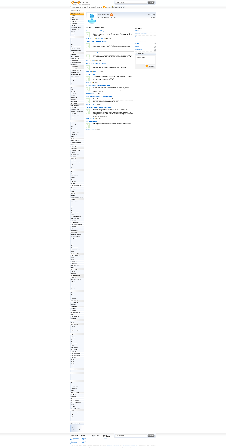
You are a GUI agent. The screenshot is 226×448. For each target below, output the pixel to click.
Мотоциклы (73, 42)
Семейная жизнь (75, 81)
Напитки (73, 25)
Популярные (138, 36)
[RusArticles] (80, 3)
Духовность (73, 85)
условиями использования (113, 445)
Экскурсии (73, 318)
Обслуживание (74, 60)
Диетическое (74, 23)
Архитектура (74, 171)
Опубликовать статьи (75, 440)
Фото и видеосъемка (75, 408)
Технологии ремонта (75, 265)
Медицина (73, 199)
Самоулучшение (74, 324)
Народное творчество (76, 185)
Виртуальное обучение (76, 234)
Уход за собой (74, 373)
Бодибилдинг (74, 339)
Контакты (72, 436)
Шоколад (73, 35)
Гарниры (73, 17)
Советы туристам (75, 316)
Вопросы (137, 43)
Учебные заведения (75, 249)
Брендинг (73, 195)
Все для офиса (74, 412)
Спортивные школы (75, 357)
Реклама (105, 438)
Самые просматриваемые (142, 33)
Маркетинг (73, 193)
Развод (72, 285)
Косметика (73, 374)
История (73, 177)
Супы (72, 33)
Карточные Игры (75, 400)
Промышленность (90, 49)
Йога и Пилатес (74, 347)
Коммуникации (74, 148)
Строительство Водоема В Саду (95, 30)
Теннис (72, 359)
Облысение (73, 220)
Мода (92, 129)
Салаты (73, 31)
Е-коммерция (74, 128)
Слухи (72, 322)
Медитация (73, 93)
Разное (72, 117)
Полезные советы (75, 29)
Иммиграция (74, 113)
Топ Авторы (91, 7)
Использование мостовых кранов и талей (98, 85)
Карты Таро (73, 91)
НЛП (72, 328)
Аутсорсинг (73, 54)
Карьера (88, 104)
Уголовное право (75, 119)
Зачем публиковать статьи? (79, 7)
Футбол (72, 363)
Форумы (73, 136)
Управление (74, 64)
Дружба (73, 281)
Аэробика (73, 336)
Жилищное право (75, 109)
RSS (93, 436)
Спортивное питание (75, 353)
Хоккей (72, 365)
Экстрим (73, 367)
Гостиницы (73, 310)
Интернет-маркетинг (75, 130)
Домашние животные (76, 74)
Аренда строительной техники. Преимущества (99, 107)
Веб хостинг (74, 126)
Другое (72, 294)
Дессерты (73, 21)
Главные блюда (74, 19)
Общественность (74, 269)
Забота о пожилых (75, 76)
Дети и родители (74, 66)
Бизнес (72, 52)
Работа (92, 104)
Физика (72, 251)
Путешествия (74, 298)
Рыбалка (73, 406)
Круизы (72, 314)
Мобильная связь (75, 154)
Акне (72, 203)
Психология (73, 226)
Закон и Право (74, 103)
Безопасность (74, 160)
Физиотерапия (74, 230)
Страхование (74, 388)
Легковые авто (74, 40)
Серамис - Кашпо (90, 74)
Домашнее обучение (75, 236)
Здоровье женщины (75, 210)
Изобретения (74, 238)
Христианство (74, 101)
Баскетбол (73, 337)
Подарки (73, 417)
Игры (72, 398)
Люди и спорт (74, 351)
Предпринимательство (76, 62)
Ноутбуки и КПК (74, 164)
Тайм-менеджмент (75, 332)
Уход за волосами (75, 378)
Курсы (72, 241)
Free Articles (119, 446)
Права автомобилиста (76, 46)
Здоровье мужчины (75, 212)
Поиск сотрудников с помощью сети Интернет (99, 96)
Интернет (73, 121)
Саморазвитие (74, 247)
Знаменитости (74, 175)
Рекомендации (73, 442)
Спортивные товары (75, 355)
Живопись (73, 173)
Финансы (88, 60)
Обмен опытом (74, 44)
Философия (73, 99)
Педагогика (73, 245)
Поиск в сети (74, 134)
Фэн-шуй (73, 267)
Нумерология (74, 97)
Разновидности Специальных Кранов (96, 41)
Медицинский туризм (76, 216)
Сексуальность (74, 80)
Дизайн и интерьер (100, 38)
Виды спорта (74, 343)
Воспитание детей (75, 72)
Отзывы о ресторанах (76, 27)
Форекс (93, 60)
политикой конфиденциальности (130, 445)
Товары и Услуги (74, 369)
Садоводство (74, 261)
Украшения (73, 419)
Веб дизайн (73, 124)
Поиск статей (84, 441)
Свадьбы (73, 288)
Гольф (72, 345)
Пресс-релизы (74, 290)
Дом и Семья (89, 82)
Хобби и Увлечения (75, 392)
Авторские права (75, 105)
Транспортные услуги (76, 50)
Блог (71, 443)
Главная (72, 10)
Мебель (73, 257)
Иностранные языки (75, 240)
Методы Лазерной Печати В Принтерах (97, 63)
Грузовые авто (74, 39)
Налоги (72, 384)
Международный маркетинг (77, 197)
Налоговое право (75, 115)
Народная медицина (75, 218)
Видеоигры (73, 396)
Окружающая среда (75, 275)
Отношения (73, 277)
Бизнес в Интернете (75, 56)
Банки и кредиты (75, 382)
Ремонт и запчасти (75, 48)
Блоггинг (73, 122)
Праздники (73, 78)
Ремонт (94, 71)
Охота (72, 404)
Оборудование (99, 49)
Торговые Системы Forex (93, 53)
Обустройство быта (90, 38)
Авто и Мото (73, 37)
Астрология (73, 87)
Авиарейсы (73, 308)
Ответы (108, 7)
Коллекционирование (76, 402)
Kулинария (73, 15)
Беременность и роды (76, 70)
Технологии (73, 304)
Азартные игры (74, 394)
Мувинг (72, 259)
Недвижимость (74, 386)
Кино (72, 179)
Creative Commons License (99, 446)
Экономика (73, 273)
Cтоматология (74, 201)
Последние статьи (85, 436)
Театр (72, 187)
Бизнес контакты (75, 58)
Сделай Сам (74, 263)
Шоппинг (88, 129)
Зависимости (74, 208)
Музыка (73, 183)
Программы (73, 165)
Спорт (72, 334)
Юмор (72, 191)
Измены (73, 283)
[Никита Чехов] (92, 23)
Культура (73, 169)
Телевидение (74, 156)
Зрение (72, 214)
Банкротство (74, 107)
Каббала (73, 89)
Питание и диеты (75, 222)
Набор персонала (75, 140)
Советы (73, 371)
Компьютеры (89, 71)
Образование (74, 232)
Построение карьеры (76, 142)
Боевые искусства (75, 341)
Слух (72, 228)
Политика (73, 271)
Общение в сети (74, 132)
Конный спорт (74, 349)
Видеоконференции (75, 150)
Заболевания (74, 206)
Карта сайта (83, 442)
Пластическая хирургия (76, 224)
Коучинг (73, 326)
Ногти (72, 376)
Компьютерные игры (75, 162)
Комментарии (138, 49)
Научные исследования (76, 243)
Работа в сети (74, 146)
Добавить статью (119, 7)
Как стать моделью (91, 121)
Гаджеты (73, 152)
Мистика (73, 95)
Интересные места (75, 312)
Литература (73, 181)
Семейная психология (76, 83)
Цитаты (73, 189)
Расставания (74, 286)
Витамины (73, 205)
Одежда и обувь (74, 416)
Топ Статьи (99, 7)
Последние (138, 30)
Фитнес (72, 361)
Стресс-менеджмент (75, 330)
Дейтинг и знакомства (76, 279)
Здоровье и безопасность (77, 111)
